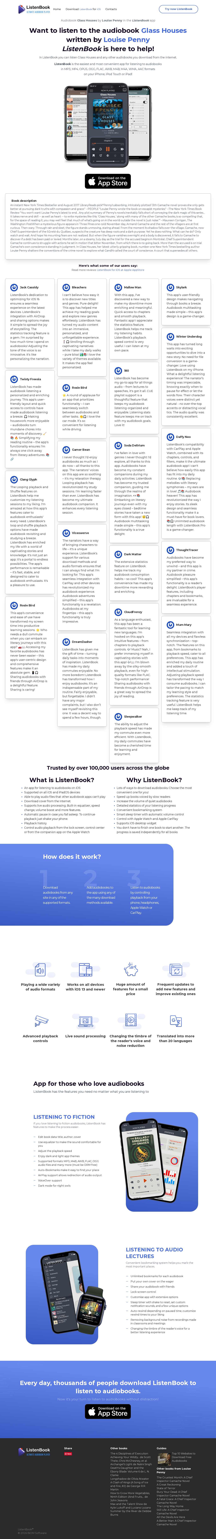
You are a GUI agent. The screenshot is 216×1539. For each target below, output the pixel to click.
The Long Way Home (170, 1506)
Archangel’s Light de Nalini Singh (131, 1464)
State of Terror (166, 1488)
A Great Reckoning (169, 1484)
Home (57, 9)
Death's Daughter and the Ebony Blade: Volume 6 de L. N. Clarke (129, 1471)
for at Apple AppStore (120, 269)
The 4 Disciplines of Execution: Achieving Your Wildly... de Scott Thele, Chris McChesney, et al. (130, 1457)
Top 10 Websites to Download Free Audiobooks (183, 1457)
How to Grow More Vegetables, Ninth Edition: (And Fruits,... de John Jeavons (130, 1497)
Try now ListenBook (178, 9)
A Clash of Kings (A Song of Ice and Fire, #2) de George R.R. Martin (129, 1486)
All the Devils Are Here (171, 1517)
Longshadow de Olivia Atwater (129, 1478)
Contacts (111, 9)
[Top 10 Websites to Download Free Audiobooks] (164, 1459)
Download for (83, 9)
